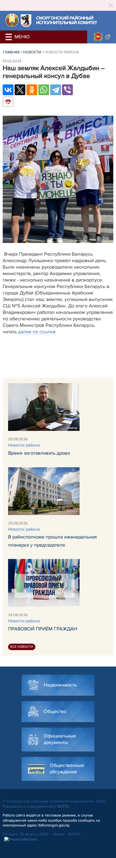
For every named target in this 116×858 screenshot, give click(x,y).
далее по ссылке (37, 332)
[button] (9, 36)
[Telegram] (55, 89)
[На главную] (12, 20)
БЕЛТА (63, 806)
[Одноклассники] (31, 89)
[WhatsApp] (43, 89)
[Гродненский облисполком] (101, 36)
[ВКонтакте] (8, 89)
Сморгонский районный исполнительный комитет (66, 20)
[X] (20, 89)
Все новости (21, 647)
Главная (11, 52)
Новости (32, 52)
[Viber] (67, 89)
